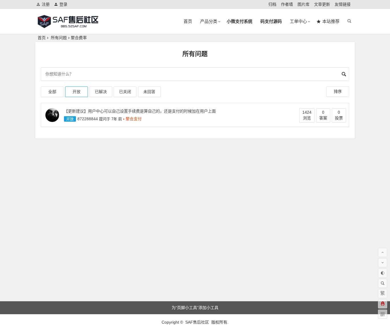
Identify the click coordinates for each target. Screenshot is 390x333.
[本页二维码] (382, 314)
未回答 (149, 91)
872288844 (87, 119)
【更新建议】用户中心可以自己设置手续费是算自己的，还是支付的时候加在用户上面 (140, 111)
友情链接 (343, 4)
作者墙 (287, 4)
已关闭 (125, 91)
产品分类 (208, 21)
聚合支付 (134, 119)
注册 (46, 4)
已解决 (101, 91)
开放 (77, 91)
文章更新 (322, 4)
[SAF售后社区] (67, 26)
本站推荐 (330, 21)
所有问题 (59, 37)
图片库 (303, 4)
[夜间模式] (382, 273)
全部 (52, 91)
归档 (272, 4)
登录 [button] (63, 4)
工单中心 (298, 21)
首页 (188, 21)
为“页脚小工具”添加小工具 (195, 307)
